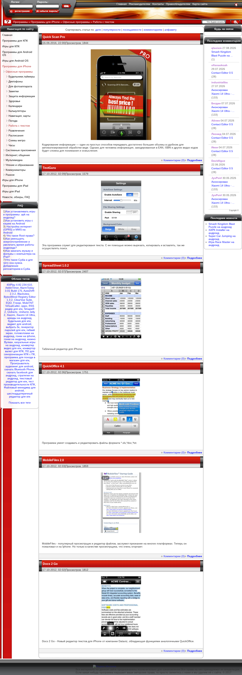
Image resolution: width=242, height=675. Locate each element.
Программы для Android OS (17, 53)
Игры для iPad (11, 191)
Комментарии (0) (174, 160)
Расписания (16, 135)
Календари (15, 105)
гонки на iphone (25, 336)
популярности (112, 29)
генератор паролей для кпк (19, 329)
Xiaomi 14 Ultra (25, 314)
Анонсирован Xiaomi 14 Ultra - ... (222, 93)
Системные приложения (21, 150)
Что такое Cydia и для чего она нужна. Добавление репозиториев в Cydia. (18, 264)
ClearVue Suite (23, 299)
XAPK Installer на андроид (219, 231)
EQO (9, 302)
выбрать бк (12, 327)
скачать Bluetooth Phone (19, 369)
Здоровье (14, 101)
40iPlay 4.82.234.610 (19, 284)
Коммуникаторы (16, 169)
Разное (10, 174)
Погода (13, 120)
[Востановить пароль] (47, 11)
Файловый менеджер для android (20, 389)
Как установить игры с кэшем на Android (18, 222)
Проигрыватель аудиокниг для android (19, 365)
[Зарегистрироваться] (21, 11)
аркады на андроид (19, 317)
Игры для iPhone (12, 180)
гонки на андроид (15, 339)
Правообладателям (178, 3)
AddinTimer (12, 287)
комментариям (153, 29)
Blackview (23, 293)
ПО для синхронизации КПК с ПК (19, 353)
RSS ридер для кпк (19, 307)
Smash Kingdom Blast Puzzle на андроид (222, 225)
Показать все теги (20, 402)
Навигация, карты (19, 115)
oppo (24, 305)
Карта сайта (199, 3)
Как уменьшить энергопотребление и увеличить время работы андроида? (18, 243)
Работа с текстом (19, 125)
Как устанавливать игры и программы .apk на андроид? (19, 214)
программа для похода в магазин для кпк (19, 359)
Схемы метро (17, 140)
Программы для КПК (15, 40)
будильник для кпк (19, 320)
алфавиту (170, 29)
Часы (12, 145)
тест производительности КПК (19, 383)
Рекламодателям (139, 3)
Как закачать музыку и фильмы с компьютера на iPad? (19, 253)
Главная (121, 3)
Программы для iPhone (16, 66)
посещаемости (132, 29)
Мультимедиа (14, 160)
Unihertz (12, 311)
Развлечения (17, 130)
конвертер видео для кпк (19, 347)
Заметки (14, 91)
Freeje (17, 302)
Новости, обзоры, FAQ (16, 197)
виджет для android (19, 324)
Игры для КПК (10, 46)
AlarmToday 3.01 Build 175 (19, 289)
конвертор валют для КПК (20, 350)
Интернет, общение (18, 155)
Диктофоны (16, 81)
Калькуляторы (17, 110)
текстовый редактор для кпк (19, 380)
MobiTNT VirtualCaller (19, 304)
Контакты (158, 3)
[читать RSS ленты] (236, 4)
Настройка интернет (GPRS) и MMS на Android (17, 229)
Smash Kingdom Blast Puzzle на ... (222, 55)
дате (98, 29)
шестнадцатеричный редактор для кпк (20, 395)
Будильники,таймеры (22, 76)
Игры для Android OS (15, 60)
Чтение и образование (20, 164)
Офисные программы (19, 71)
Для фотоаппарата (20, 86)
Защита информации (22, 96)
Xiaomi (11, 314)
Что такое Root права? (20, 235)
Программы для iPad (15, 185)
